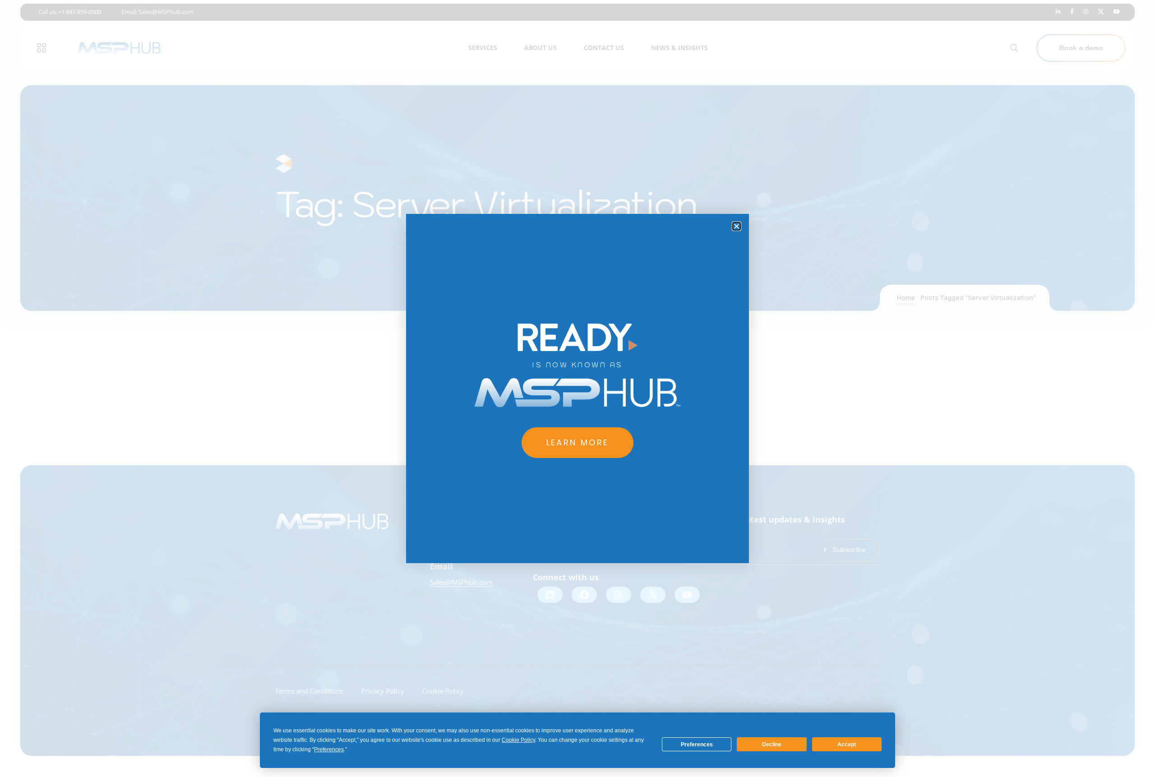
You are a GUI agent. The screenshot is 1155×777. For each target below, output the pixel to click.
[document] (577, 388)
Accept (846, 744)
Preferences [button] (329, 749)
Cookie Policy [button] (518, 740)
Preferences (697, 744)
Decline (771, 744)
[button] (736, 226)
